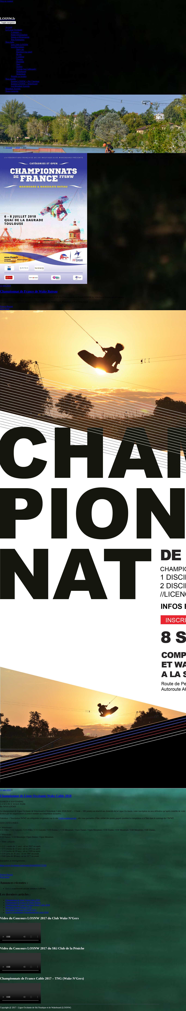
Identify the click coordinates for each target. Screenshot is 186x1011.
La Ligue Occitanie (13, 30)
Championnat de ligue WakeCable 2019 (22, 900)
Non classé (4, 309)
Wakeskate (21, 74)
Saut (18, 64)
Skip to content (6, 1)
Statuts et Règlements (20, 37)
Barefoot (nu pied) (24, 52)
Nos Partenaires (17, 39)
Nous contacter (11, 91)
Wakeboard (21, 71)
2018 (17, 147)
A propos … (16, 32)
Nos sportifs (10, 79)
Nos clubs (9, 42)
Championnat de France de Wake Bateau (28, 291)
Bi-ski (19, 54)
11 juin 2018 (5, 285)
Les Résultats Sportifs (20, 86)
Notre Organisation (19, 35)
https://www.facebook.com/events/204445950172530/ (23, 865)
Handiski (20, 62)
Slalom (19, 66)
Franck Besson (6, 306)
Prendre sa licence (18, 76)
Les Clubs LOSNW (19, 44)
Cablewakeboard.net (67, 818)
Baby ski (20, 49)
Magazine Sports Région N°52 (18, 907)
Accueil (8, 27)
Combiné (20, 57)
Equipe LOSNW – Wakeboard (24, 84)
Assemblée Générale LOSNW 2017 (20, 910)
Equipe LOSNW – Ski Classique (25, 81)
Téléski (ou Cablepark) (26, 69)
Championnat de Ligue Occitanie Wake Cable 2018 (35, 796)
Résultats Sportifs (12, 88)
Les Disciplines (17, 47)
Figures (19, 59)
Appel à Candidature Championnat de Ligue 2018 (26, 912)
